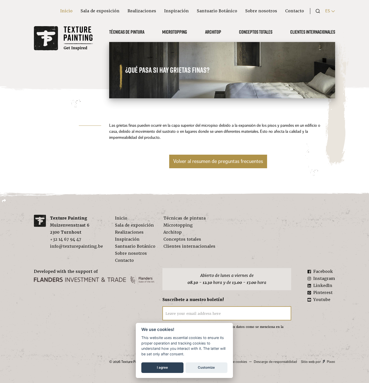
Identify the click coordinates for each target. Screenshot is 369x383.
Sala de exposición (100, 11)
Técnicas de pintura (126, 31)
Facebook (323, 271)
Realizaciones (142, 11)
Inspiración (176, 11)
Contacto (294, 11)
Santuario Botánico (217, 11)
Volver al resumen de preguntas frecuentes (218, 161)
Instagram (324, 278)
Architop (213, 31)
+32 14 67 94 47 (65, 239)
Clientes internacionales (312, 31)
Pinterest (323, 292)
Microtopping (174, 31)
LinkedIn (322, 285)
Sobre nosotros (261, 11)
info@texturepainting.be (76, 246)
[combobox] (316, 11)
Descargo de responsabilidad (275, 362)
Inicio (66, 11)
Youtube (321, 299)
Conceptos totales (255, 31)
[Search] (316, 11)
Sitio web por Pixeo (318, 362)
